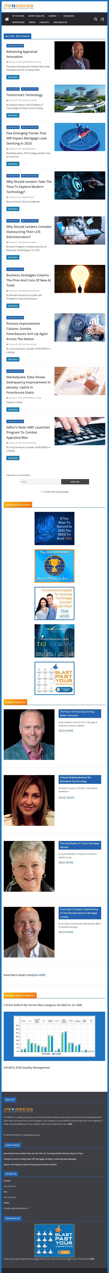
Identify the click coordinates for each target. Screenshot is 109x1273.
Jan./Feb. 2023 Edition (15, 46)
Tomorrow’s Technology (24, 95)
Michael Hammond (32, 291)
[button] (57, 16)
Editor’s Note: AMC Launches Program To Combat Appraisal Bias (28, 432)
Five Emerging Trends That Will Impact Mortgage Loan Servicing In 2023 (26, 138)
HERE (42, 975)
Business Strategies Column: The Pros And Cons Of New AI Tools (28, 280)
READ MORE (66, 730)
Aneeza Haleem (31, 100)
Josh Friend (29, 197)
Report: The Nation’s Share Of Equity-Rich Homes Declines (30, 1164)
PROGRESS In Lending (33, 62)
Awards (52, 16)
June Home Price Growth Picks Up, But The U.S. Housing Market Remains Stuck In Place (43, 1153)
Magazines (69, 16)
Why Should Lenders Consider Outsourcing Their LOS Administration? (29, 231)
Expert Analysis (36, 16)
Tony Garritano (31, 344)
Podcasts (44, 22)
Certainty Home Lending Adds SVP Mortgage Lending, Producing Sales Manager (40, 1159)
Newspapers (18, 22)
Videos (32, 22)
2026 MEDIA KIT (60, 22)
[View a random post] (102, 19)
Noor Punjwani (30, 242)
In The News (18, 16)
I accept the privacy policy (56, 491)
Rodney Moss (30, 149)
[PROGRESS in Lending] (7, 19)
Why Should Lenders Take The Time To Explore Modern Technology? (29, 186)
